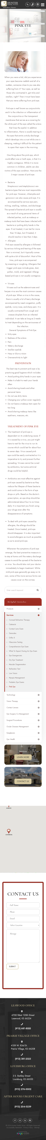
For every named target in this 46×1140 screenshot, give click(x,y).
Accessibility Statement (14, 1127)
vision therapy (12, 701)
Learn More (23, 757)
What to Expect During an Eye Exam (23, 651)
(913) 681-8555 (23, 1028)
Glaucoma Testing (15, 642)
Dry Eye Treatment (16, 660)
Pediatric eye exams (16, 682)
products (10, 609)
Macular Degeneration (17, 664)
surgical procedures (14, 720)
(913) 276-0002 (23, 1089)
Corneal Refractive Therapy (19, 620)
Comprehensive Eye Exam (18, 646)
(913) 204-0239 (23, 1106)
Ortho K (12, 637)
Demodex (12, 633)
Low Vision (13, 673)
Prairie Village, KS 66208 (23, 1047)
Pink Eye (12, 686)
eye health (11, 739)
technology (11, 695)
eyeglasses (11, 733)
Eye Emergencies (15, 655)
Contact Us (23, 781)
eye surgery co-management (18, 714)
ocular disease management (18, 727)
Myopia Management (17, 677)
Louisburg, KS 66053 (23, 1077)
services (10, 615)
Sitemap (37, 1127)
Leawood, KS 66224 (23, 1017)
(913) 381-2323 (23, 1058)
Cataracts (12, 624)
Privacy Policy (28, 1127)
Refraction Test (14, 669)
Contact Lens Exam (16, 629)
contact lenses (12, 708)
